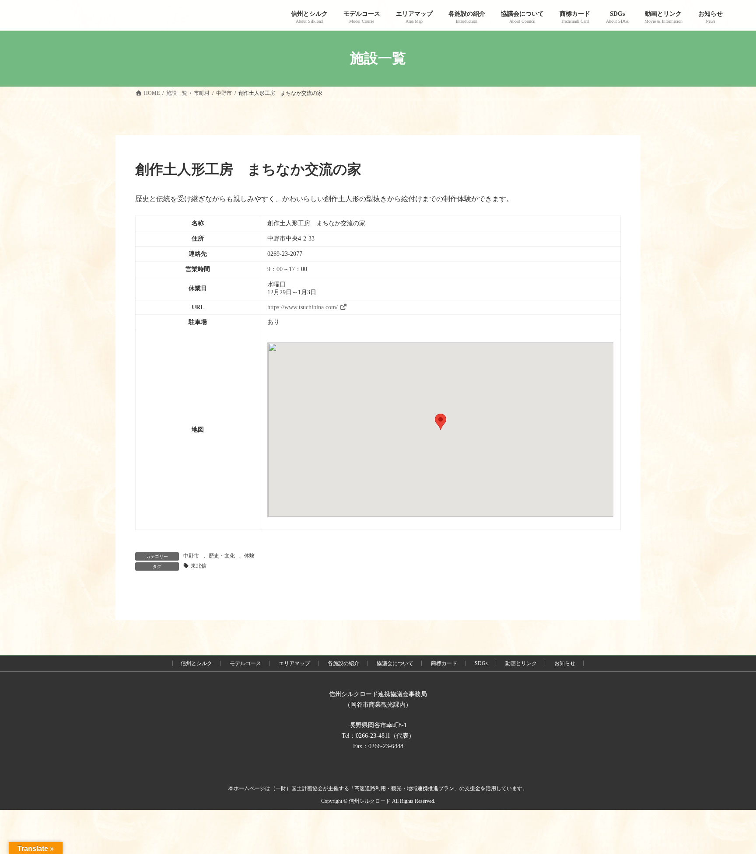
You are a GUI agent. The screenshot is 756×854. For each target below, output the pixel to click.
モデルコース (245, 663)
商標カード (444, 663)
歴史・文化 (222, 556)
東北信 (198, 566)
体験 (249, 556)
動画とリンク (521, 663)
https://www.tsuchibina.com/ (302, 307)
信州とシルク (196, 663)
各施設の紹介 (343, 663)
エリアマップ (294, 663)
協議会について (395, 663)
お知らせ (564, 663)
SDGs (481, 663)
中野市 (191, 556)
